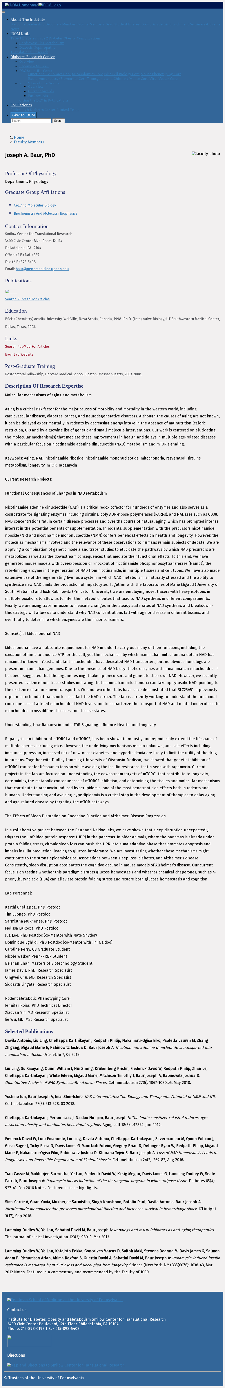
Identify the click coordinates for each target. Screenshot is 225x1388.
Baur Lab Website (19, 354)
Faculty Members (91, 24)
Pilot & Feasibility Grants (39, 83)
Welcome (18, 24)
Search (58, 120)
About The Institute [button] (28, 19)
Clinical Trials (67, 110)
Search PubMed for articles (27, 346)
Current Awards (41, 91)
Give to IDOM (23, 115)
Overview (26, 61)
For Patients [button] (21, 105)
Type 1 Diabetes (23, 38)
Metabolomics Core (87, 74)
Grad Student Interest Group (129, 24)
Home (19, 137)
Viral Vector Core (163, 79)
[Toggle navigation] (3, 12)
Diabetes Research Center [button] (33, 56)
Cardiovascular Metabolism (41, 43)
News (15, 29)
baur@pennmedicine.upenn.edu (42, 269)
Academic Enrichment (171, 24)
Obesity (70, 38)
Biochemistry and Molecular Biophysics (45, 213)
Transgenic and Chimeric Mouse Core (117, 79)
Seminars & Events (205, 24)
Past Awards (38, 96)
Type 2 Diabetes (50, 38)
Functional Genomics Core (49, 74)
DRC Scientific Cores (35, 71)
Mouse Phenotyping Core (161, 74)
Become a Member (61, 24)
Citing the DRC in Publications (43, 100)
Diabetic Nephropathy (37, 47)
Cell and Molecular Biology (35, 205)
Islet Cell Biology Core (122, 74)
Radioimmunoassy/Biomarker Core (57, 79)
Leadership (36, 24)
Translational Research (29, 52)
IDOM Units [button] (20, 33)
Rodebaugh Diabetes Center (33, 110)
